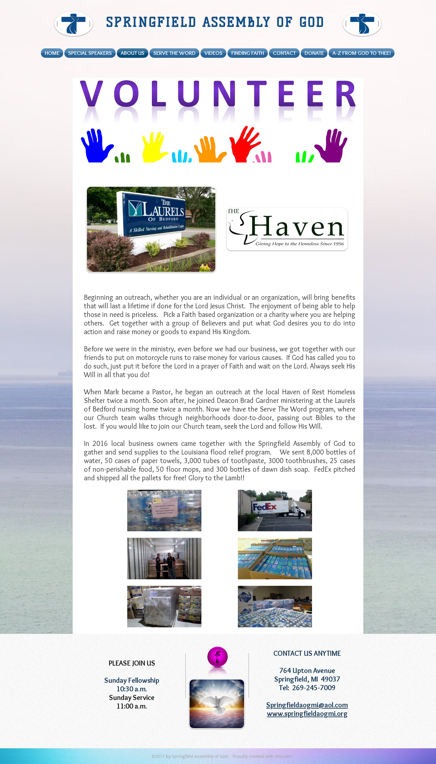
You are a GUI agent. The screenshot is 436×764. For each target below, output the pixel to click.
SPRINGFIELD (154, 22)
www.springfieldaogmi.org (307, 713)
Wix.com (283, 756)
